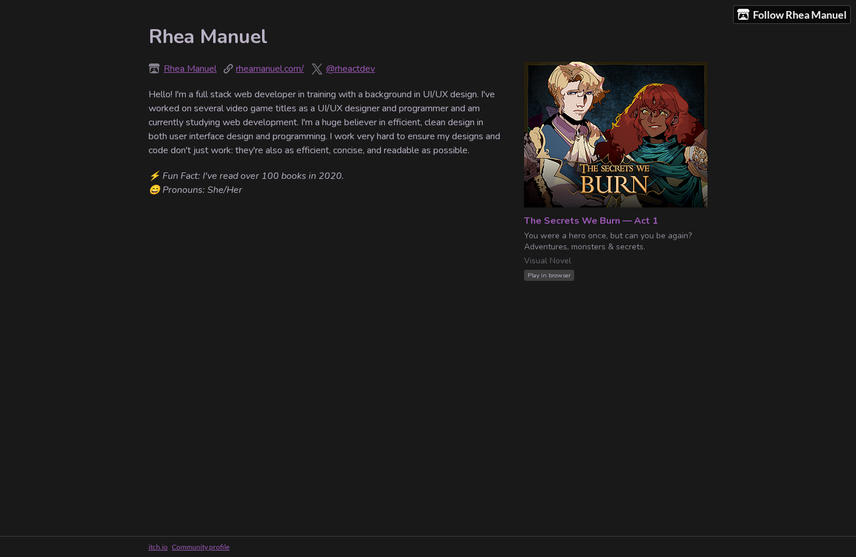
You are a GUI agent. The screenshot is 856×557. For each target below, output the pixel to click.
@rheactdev (350, 68)
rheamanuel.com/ (270, 68)
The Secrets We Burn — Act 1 (591, 220)
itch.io (158, 546)
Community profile (200, 546)
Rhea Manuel (190, 68)
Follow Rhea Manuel (800, 14)
